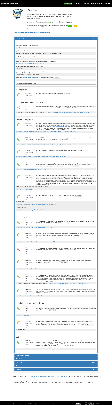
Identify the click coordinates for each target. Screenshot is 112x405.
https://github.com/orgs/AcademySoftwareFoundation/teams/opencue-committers (36, 210)
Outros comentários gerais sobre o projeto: (26, 83)
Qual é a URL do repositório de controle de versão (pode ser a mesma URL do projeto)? (36, 61)
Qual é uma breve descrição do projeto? (25, 51)
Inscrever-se (96, 3)
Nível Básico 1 (38, 29)
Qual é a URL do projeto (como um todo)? (25, 56)
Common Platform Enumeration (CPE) (31, 77)
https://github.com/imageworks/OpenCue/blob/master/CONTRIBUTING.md (71, 112)
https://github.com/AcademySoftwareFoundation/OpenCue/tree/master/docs (68, 283)
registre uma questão (46, 403)
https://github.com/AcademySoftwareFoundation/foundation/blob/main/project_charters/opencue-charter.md (43, 144)
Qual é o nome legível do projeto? (23, 45)
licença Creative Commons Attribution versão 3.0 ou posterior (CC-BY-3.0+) (47, 376)
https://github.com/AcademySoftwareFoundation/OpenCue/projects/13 (34, 227)
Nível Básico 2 (45, 29)
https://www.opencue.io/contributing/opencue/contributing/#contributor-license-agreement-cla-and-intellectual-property (46, 131)
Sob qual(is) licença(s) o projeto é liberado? (25, 66)
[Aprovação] (70, 25)
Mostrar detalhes (37, 18)
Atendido (27, 93)
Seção (78, 3)
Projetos (86, 3)
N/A (27, 237)
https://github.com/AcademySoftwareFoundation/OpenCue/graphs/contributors (36, 204)
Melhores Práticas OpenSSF (11, 3)
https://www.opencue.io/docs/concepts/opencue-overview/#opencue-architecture (37, 241)
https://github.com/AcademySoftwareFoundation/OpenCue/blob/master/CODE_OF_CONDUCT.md (41, 156)
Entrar (105, 3)
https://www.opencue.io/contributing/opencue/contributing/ (31, 169)
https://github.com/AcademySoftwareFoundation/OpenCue (30, 63)
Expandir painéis (19, 32)
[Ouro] (75, 25)
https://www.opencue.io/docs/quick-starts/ (27, 268)
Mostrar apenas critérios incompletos (42, 32)
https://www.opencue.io (21, 58)
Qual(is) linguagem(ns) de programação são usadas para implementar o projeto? (34, 72)
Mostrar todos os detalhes (28, 32)
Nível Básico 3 (51, 29)
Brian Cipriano (37, 381)
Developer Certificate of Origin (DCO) (59, 126)
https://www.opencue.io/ (22, 315)
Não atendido (27, 95)
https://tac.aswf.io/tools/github (24, 189)
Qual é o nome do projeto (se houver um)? (34, 77)
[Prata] (42, 25)
